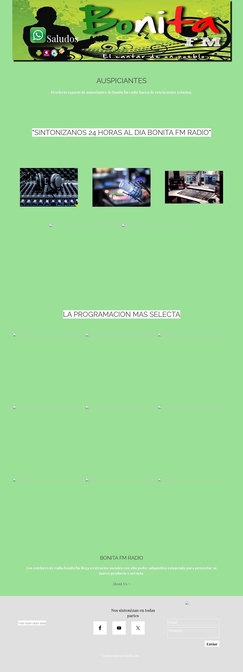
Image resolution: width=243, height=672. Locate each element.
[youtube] (119, 628)
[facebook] (100, 628)
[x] (138, 628)
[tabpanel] (121, 85)
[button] (49, 187)
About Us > (121, 583)
